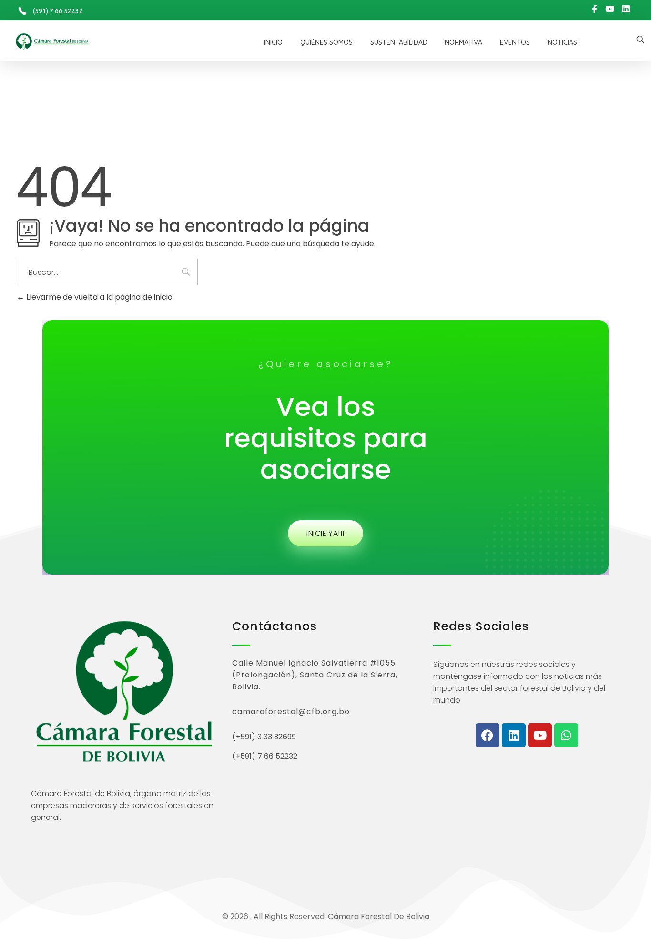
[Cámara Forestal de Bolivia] (107, 41)
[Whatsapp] (566, 735)
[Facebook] (487, 735)
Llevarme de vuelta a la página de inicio (98, 297)
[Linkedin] (514, 735)
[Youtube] (540, 735)
